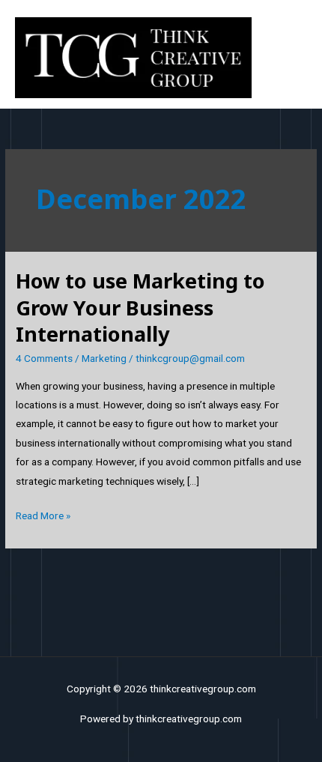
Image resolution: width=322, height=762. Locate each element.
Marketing (104, 358)
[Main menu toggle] (292, 58)
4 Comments (44, 358)
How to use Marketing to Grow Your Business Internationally (140, 307)
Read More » (43, 514)
